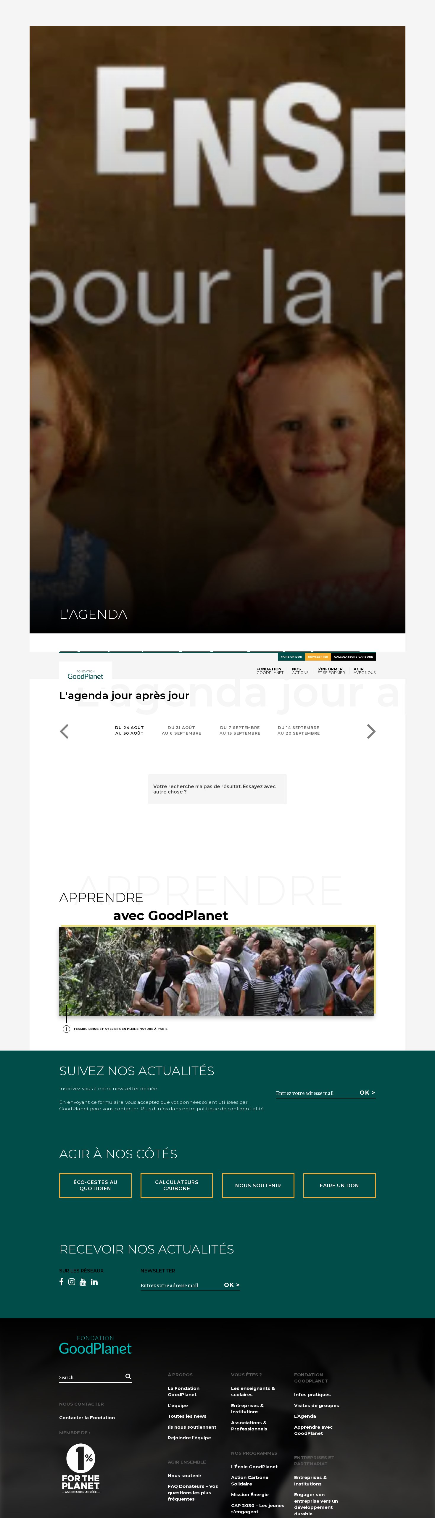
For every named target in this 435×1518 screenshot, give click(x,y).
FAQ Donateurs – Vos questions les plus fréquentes (193, 1492)
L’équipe (178, 1405)
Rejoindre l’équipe (189, 1437)
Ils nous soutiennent (192, 1427)
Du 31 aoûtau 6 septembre (181, 730)
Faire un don (291, 656)
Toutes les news (187, 1416)
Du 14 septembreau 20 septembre (299, 730)
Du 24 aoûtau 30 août (129, 730)
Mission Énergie (250, 1494)
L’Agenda (305, 1416)
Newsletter (318, 656)
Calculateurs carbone (353, 656)
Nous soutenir (185, 1475)
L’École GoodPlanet (254, 1466)
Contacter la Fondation (87, 1417)
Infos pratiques (312, 1394)
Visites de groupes (316, 1405)
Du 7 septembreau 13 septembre (240, 730)
